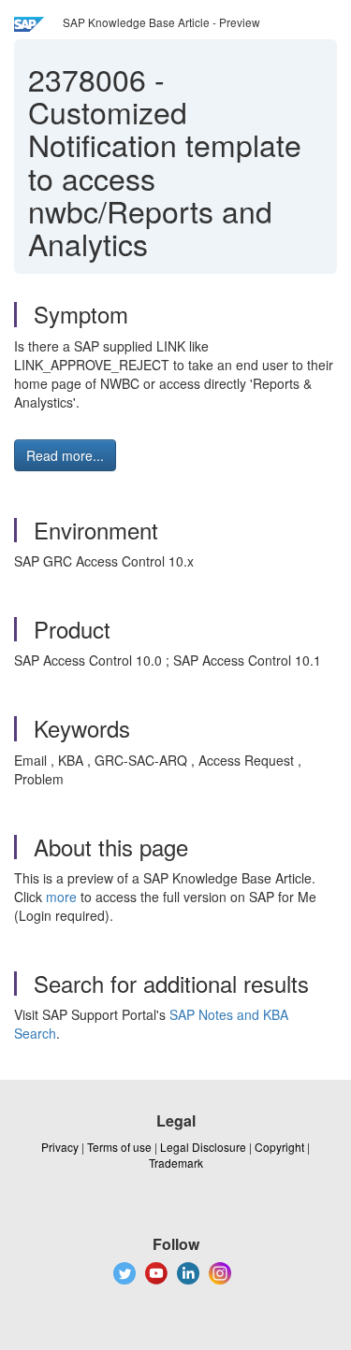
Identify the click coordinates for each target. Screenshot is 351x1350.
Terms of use (119, 1147)
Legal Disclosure (203, 1147)
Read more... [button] (65, 455)
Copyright (279, 1147)
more (61, 896)
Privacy (60, 1147)
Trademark (176, 1162)
